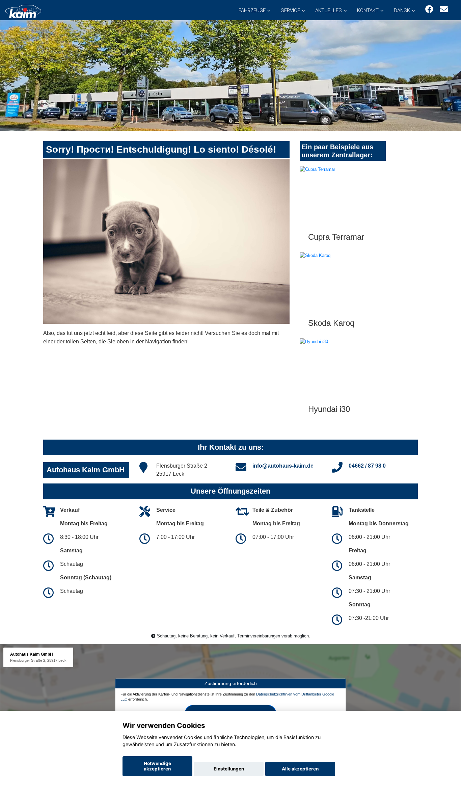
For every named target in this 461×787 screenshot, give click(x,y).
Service (290, 10)
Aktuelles (328, 10)
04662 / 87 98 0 (367, 466)
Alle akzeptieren (300, 768)
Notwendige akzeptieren (157, 766)
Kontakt (368, 10)
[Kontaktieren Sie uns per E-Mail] (444, 9)
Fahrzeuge (252, 10)
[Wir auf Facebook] (429, 9)
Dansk (402, 10)
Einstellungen (229, 768)
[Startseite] (23, 11)
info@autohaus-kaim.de (283, 466)
